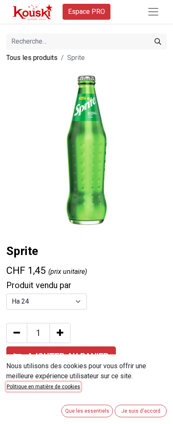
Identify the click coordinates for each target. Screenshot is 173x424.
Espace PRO (86, 12)
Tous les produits (32, 58)
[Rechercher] (158, 41)
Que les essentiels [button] (87, 411)
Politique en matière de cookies (43, 387)
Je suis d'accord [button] (140, 411)
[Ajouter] (60, 333)
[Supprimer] (16, 333)
